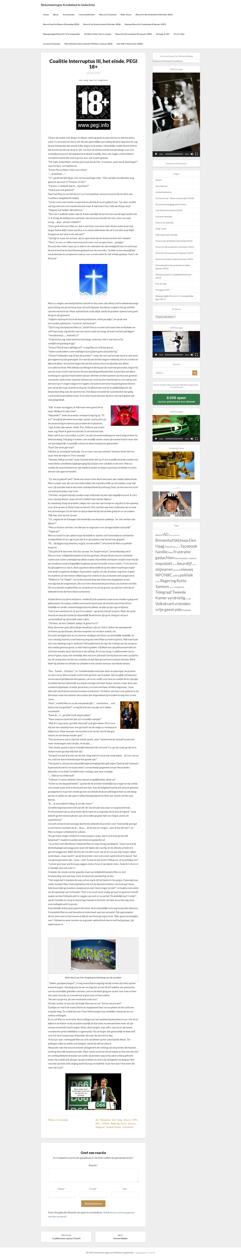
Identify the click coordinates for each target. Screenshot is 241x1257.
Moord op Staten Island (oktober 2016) (102, 24)
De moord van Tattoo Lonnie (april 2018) (174, 198)
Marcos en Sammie (107, 14)
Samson (132, 1123)
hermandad (181, 558)
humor (193, 558)
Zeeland (186, 610)
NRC (97, 1123)
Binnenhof (105, 1119)
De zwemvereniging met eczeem (170, 204)
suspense (179, 587)
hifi (188, 558)
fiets (170, 552)
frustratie (182, 551)
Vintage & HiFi (162, 34)
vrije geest (164, 609)
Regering (115, 1123)
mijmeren (164, 569)
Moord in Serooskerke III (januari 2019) (133, 34)
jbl (173, 564)
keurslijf (184, 563)
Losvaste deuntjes (51, 44)
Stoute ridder (120, 1237)
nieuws (127, 1119)
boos (184, 540)
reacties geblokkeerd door (179, 400)
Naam (62, 1188)
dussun (177, 547)
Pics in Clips (179, 34)
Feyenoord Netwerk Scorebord (167, 61)
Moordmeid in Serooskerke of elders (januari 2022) (88, 44)
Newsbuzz (141, 1252)
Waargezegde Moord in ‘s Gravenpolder (61, 34)
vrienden (182, 603)
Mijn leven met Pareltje (166, 234)
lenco (194, 564)
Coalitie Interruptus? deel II (66, 1237)
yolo (178, 609)
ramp (157, 581)
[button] (176, 114)
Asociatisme (68, 14)
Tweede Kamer (113, 1127)
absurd (159, 535)
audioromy (175, 535)
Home (46, 14)
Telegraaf (99, 1127)
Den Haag (117, 1119)
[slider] (174, 154)
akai (170, 535)
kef (175, 564)
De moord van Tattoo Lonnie (97, 34)
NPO (134, 1119)
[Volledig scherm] (196, 154)
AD (97, 1119)
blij (177, 540)
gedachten (164, 557)
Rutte (123, 1123)
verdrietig (176, 597)
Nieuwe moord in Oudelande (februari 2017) (145, 24)
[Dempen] (192, 154)
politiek (105, 1123)
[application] (176, 115)
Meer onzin (126, 14)
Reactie (93, 1165)
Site (125, 1188)
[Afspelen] (156, 154)
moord (176, 569)
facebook (189, 546)
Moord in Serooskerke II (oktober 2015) (154, 14)
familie (161, 551)
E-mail (93, 1188)
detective (170, 546)
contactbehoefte (87, 14)
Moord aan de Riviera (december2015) (61, 24)
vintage (188, 599)
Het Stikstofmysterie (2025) (130, 44)
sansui (171, 587)
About (56, 14)
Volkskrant (127, 1127)
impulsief (163, 563)
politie (176, 575)
